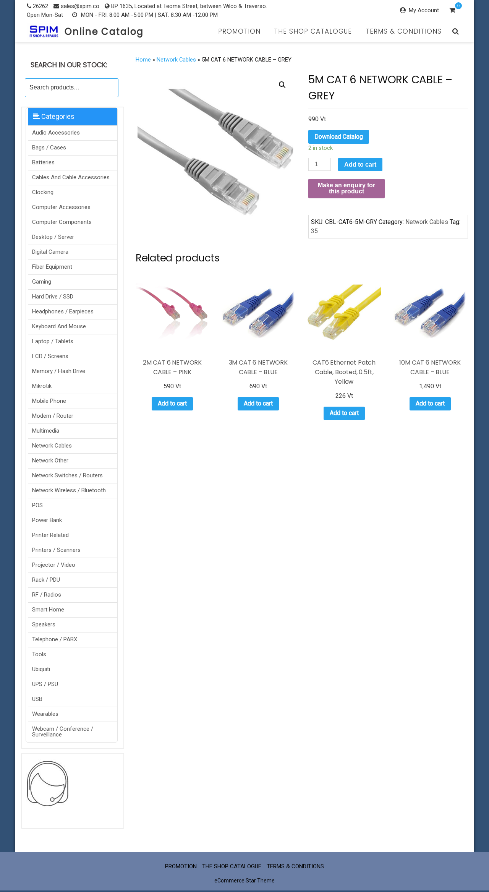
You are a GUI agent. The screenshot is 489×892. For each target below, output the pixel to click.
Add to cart (360, 164)
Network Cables (52, 445)
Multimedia (45, 430)
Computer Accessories (61, 207)
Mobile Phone (49, 400)
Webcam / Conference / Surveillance (62, 731)
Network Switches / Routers (67, 475)
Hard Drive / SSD (52, 296)
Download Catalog (338, 136)
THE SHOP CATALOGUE (313, 31)
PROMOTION (239, 31)
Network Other (50, 460)
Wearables (45, 713)
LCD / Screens (50, 356)
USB (37, 699)
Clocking (42, 192)
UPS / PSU (45, 684)
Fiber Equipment (52, 266)
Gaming (41, 281)
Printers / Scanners (56, 550)
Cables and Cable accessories (71, 177)
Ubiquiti (41, 669)
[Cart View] (452, 11)
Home (143, 59)
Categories (57, 116)
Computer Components (62, 222)
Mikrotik (42, 386)
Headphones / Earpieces (63, 311)
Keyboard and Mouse (59, 326)
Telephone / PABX (54, 639)
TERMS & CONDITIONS (404, 31)
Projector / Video (53, 564)
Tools (39, 654)
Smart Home (48, 609)
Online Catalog (104, 31)
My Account (424, 10)
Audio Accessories (56, 132)
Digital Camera (50, 251)
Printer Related (50, 535)
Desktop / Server (53, 237)
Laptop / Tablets (52, 341)
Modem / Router (52, 415)
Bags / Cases (49, 147)
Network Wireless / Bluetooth (69, 490)
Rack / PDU (46, 579)
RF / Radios (46, 594)
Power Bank (47, 520)
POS (37, 505)
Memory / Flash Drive (58, 371)
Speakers (43, 624)
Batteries (43, 162)
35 (314, 231)
